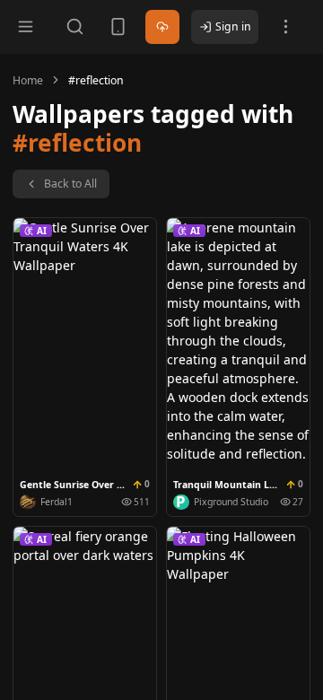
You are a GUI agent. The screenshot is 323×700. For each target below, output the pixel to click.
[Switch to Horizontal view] (118, 26)
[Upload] (162, 27)
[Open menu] (25, 26)
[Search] (75, 26)
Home (28, 80)
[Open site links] (285, 26)
